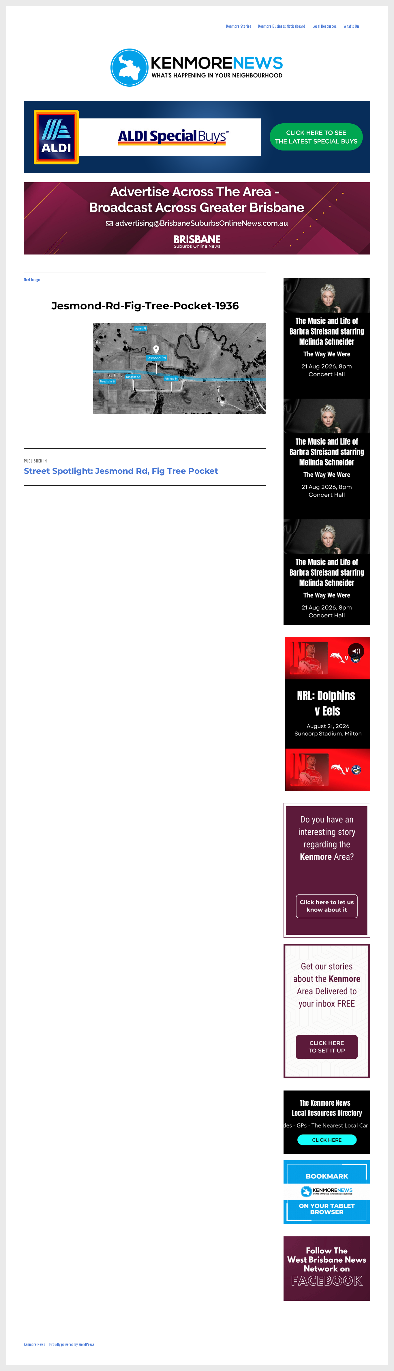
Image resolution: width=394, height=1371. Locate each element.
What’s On (351, 26)
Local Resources (324, 26)
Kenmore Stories (238, 26)
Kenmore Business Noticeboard (281, 26)
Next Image (32, 279)
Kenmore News (34, 1344)
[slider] (332, 786)
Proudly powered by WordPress (72, 1344)
